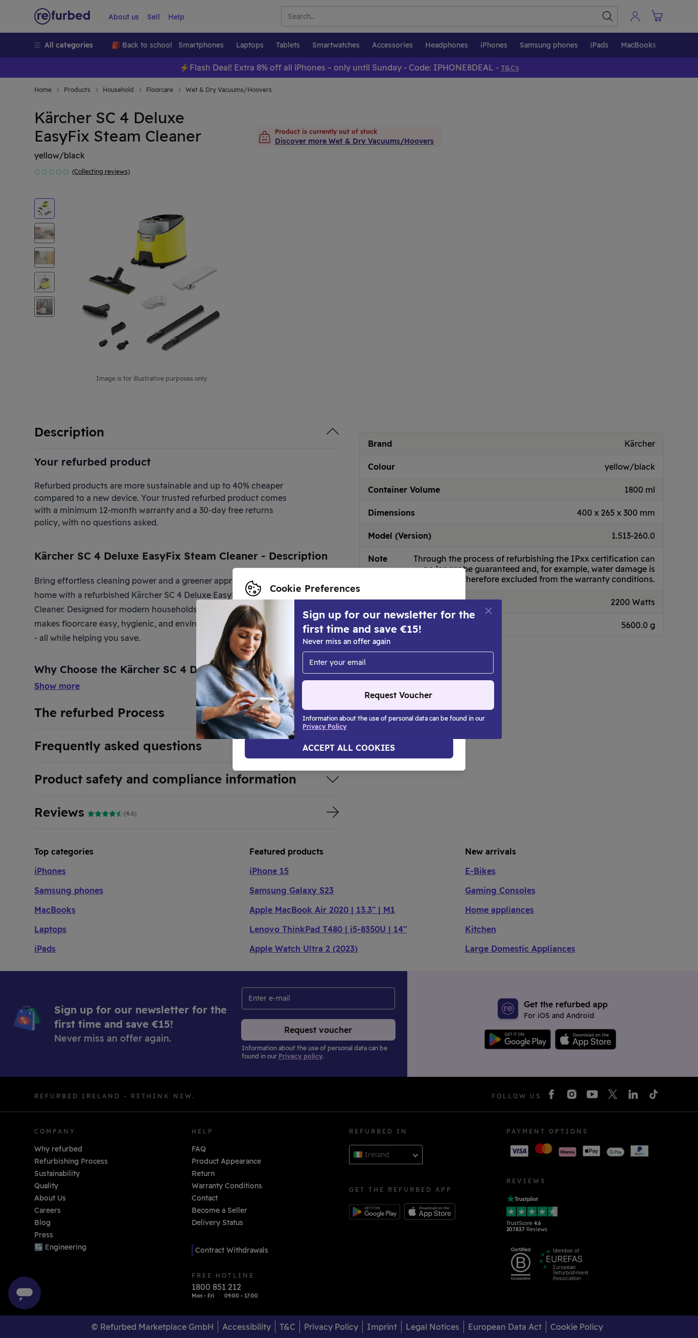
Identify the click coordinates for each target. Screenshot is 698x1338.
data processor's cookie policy (312, 674)
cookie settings (374, 653)
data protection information (328, 663)
